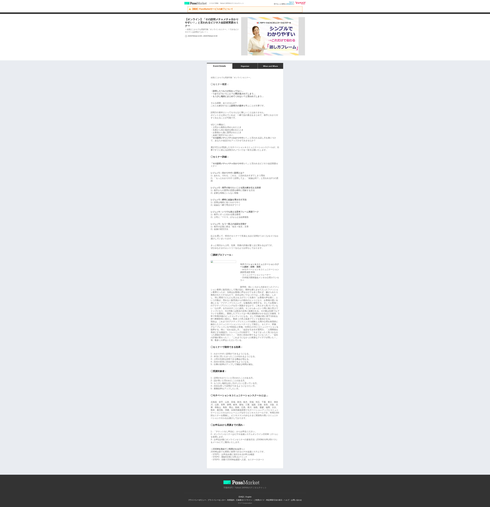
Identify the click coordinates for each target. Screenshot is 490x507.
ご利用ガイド (259, 500)
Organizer (245, 66)
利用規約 (230, 500)
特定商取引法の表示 (274, 500)
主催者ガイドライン (244, 500)
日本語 (241, 497)
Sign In (291, 2)
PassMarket (195, 3)
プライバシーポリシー (197, 500)
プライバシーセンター (217, 500)
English (249, 497)
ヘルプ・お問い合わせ (293, 500)
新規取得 (290, 4)
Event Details (219, 66)
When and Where (270, 66)
